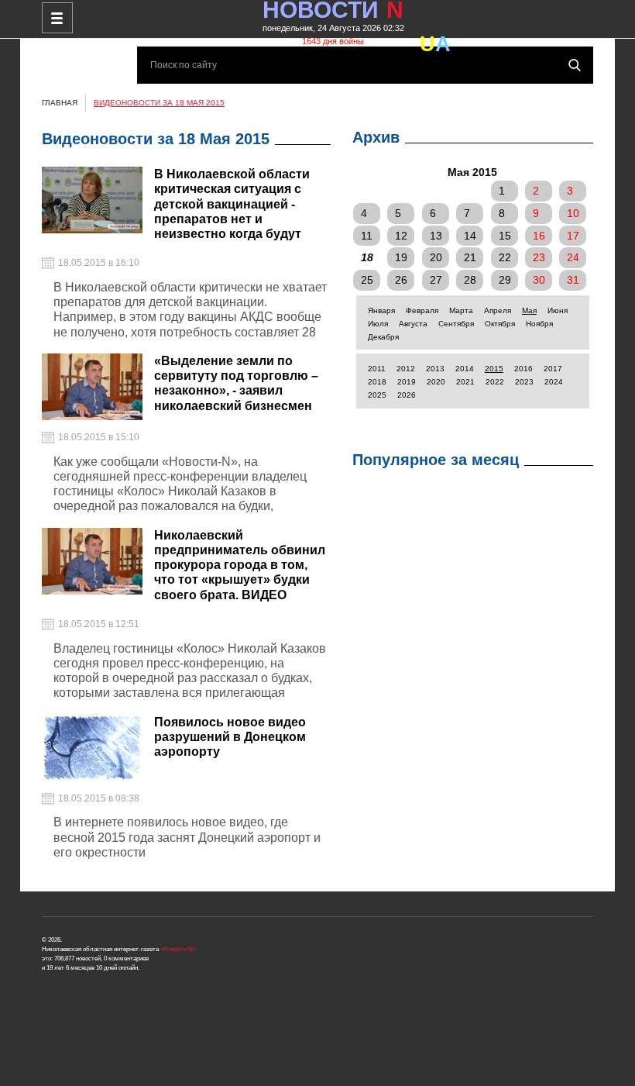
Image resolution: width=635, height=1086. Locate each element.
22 (505, 257)
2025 (377, 395)
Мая (529, 310)
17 (573, 235)
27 (436, 280)
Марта (461, 310)
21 (470, 257)
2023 (524, 382)
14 (470, 235)
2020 (436, 382)
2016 (523, 368)
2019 (406, 382)
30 (539, 280)
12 (401, 235)
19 (401, 257)
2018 (377, 382)
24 (573, 257)
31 (573, 280)
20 (436, 257)
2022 (495, 382)
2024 (553, 382)
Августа (413, 323)
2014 (464, 368)
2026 (406, 395)
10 (573, 213)
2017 (553, 368)
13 (436, 235)
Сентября (456, 323)
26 (401, 280)
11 (366, 235)
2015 (494, 368)
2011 (377, 368)
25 (367, 280)
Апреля (497, 310)
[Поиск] (574, 65)
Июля (378, 323)
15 (505, 235)
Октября (500, 323)
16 (539, 235)
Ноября (539, 323)
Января (381, 310)
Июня (557, 310)
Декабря (383, 337)
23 (539, 257)
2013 (435, 368)
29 (505, 280)
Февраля (422, 310)
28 (470, 280)
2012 (405, 368)
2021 (465, 382)
